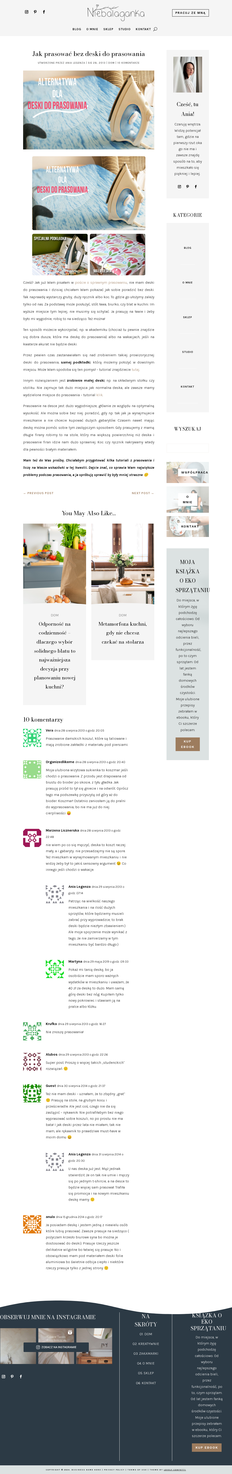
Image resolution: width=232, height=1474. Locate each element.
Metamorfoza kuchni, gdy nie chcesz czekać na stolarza (123, 633)
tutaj (135, 369)
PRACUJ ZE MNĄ (190, 13)
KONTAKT (189, 526)
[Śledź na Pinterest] (35, 12)
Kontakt (143, 29)
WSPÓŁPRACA (189, 472)
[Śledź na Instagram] (26, 12)
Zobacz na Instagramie (58, 1347)
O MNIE (188, 499)
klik (99, 395)
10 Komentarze (128, 62)
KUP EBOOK (187, 744)
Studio (124, 29)
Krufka (51, 1024)
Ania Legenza (75, 62)
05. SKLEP (146, 1373)
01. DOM (146, 1334)
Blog (76, 29)
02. (135, 1344)
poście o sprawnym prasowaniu (101, 282)
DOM (111, 62)
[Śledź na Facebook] (43, 12)
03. (136, 1353)
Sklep (108, 29)
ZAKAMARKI (148, 1353)
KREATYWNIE (148, 1344)
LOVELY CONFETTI (175, 1470)
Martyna (75, 961)
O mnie (92, 29)
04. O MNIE (146, 1363)
